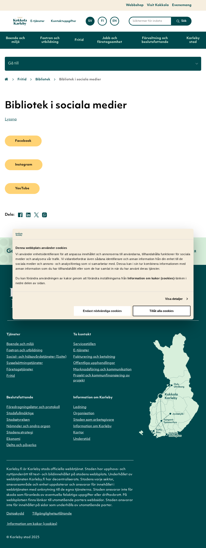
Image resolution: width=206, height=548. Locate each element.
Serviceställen (84, 344)
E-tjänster (37, 21)
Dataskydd (15, 513)
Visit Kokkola (158, 5)
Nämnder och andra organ (28, 426)
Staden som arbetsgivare (93, 420)
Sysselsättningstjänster (24, 363)
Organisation (83, 413)
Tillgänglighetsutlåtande (52, 513)
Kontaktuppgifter (63, 21)
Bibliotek (42, 79)
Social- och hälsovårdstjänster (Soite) (36, 356)
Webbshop (135, 5)
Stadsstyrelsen (18, 420)
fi (104, 22)
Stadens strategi (19, 432)
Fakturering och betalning (94, 356)
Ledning (80, 407)
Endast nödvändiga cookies (102, 311)
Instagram (23, 164)
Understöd (81, 439)
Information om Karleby (92, 426)
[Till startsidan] (18, 21)
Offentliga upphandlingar (94, 363)
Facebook (23, 141)
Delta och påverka (21, 445)
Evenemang (182, 5)
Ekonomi (13, 439)
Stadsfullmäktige (20, 413)
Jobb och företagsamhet (109, 40)
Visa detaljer (174, 298)
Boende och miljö (15, 40)
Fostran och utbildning (50, 40)
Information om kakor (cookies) (31, 524)
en (115, 22)
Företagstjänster (19, 369)
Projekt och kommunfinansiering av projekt (101, 378)
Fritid (79, 40)
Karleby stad (193, 40)
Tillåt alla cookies (161, 311)
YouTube (22, 188)
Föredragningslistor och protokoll (33, 407)
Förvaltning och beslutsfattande (155, 40)
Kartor (78, 432)
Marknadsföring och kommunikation (102, 369)
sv (91, 22)
